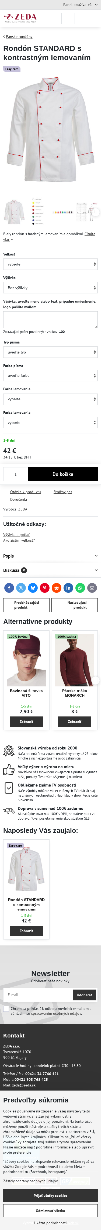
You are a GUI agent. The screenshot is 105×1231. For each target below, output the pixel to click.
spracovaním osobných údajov (56, 1013)
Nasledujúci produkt (77, 605)
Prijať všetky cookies (50, 1195)
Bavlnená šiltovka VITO (26, 693)
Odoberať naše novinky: (50, 980)
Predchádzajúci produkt (26, 605)
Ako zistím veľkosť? (19, 540)
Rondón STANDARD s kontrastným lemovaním (26, 904)
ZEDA (22, 509)
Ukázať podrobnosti (50, 1222)
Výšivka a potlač (16, 534)
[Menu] (94, 18)
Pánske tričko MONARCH (74, 693)
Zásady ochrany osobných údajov (30, 1180)
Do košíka (62, 474)
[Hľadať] (68, 18)
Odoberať (84, 995)
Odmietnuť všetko (50, 1210)
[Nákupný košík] (81, 18)
